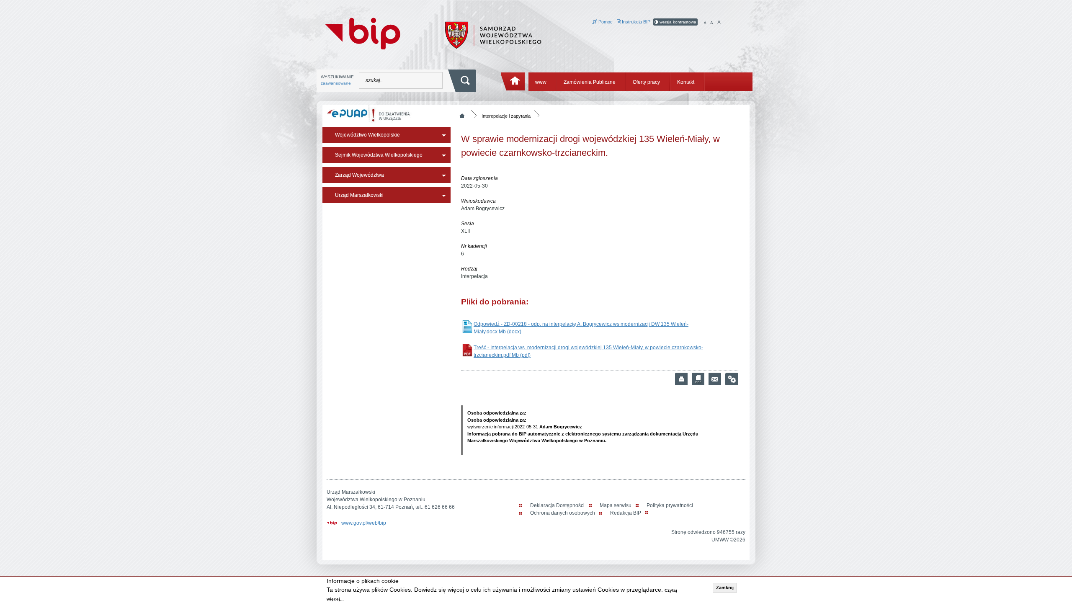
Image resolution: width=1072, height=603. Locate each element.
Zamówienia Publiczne (590, 82)
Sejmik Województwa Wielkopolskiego (379, 155)
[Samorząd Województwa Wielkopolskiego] (493, 34)
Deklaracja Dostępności (557, 505)
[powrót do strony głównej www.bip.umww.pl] (363, 32)
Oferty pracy (646, 82)
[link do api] (731, 379)
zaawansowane (336, 83)
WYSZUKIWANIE (337, 80)
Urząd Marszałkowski (359, 195)
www (540, 82)
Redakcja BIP (625, 513)
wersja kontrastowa (677, 22)
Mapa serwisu (615, 505)
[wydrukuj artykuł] (681, 379)
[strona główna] (513, 81)
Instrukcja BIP (635, 21)
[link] (715, 379)
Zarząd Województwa (359, 175)
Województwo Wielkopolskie (367, 135)
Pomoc (605, 21)
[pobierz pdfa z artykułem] (698, 379)
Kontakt (685, 82)
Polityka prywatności (670, 505)
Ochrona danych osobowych (562, 513)
